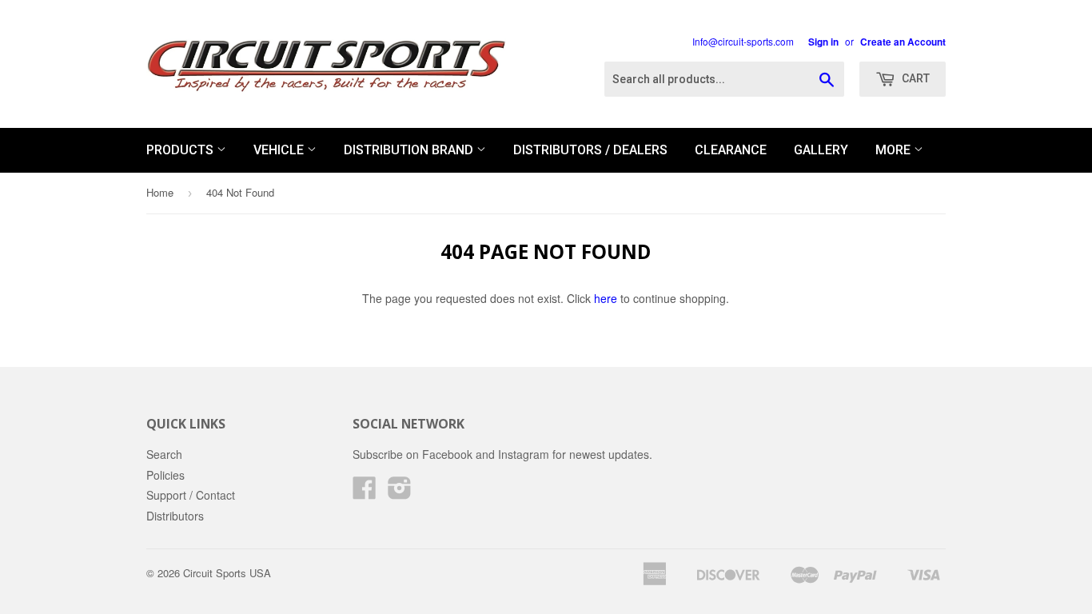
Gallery (821, 149)
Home (159, 192)
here (605, 298)
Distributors (175, 516)
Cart (914, 78)
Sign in (823, 42)
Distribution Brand (410, 149)
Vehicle (280, 149)
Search (164, 454)
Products (181, 149)
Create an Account (903, 42)
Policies (165, 475)
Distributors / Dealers (590, 149)
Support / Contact (190, 495)
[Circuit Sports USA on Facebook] (365, 492)
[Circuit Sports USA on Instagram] (400, 492)
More (894, 149)
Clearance (731, 149)
